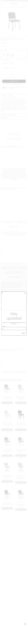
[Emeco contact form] (25, 624)
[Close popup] (24, 293)
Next (23, 333)
